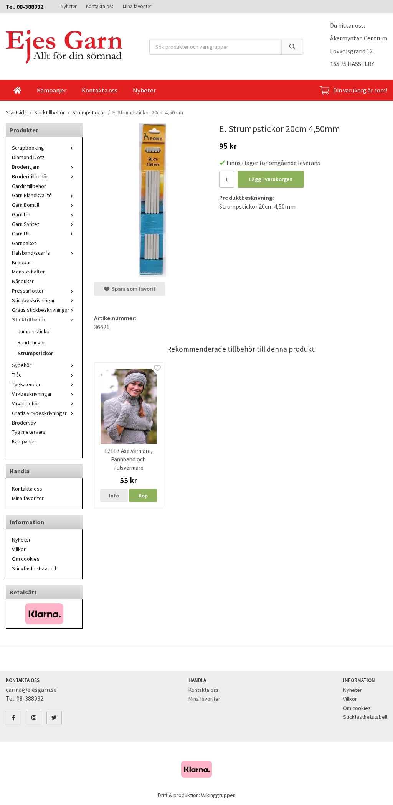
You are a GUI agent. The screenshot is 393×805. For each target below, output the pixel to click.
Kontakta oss (99, 6)
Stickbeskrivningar (33, 300)
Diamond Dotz (28, 157)
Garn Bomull (25, 204)
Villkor (19, 549)
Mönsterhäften (29, 271)
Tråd (17, 374)
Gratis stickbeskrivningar (40, 309)
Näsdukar (23, 281)
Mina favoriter (137, 6)
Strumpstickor (35, 353)
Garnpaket (24, 243)
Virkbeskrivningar (32, 393)
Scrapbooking (28, 147)
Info (114, 495)
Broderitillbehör (30, 176)
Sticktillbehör (28, 319)
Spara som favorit (132, 288)
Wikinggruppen (218, 795)
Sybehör (21, 365)
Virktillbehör (26, 403)
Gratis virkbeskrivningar (39, 413)
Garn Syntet (25, 224)
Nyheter (68, 6)
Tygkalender (26, 384)
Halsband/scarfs (31, 252)
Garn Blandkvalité (32, 195)
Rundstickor (31, 342)
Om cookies (26, 558)
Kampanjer (51, 90)
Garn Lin (21, 214)
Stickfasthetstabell (34, 568)
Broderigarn (26, 166)
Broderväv (24, 422)
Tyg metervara (29, 431)
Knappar (21, 262)
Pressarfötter (28, 290)
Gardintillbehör (29, 186)
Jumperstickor (34, 331)
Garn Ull (21, 233)
